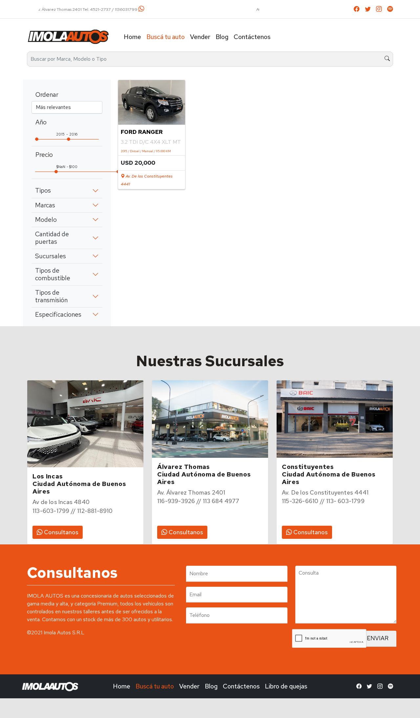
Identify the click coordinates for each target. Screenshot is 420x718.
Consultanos (60, 532)
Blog (222, 36)
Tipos (43, 190)
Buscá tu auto (165, 36)
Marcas (45, 205)
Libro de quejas (286, 686)
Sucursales (50, 256)
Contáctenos (252, 36)
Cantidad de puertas (52, 238)
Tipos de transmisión (51, 296)
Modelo (46, 219)
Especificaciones (58, 314)
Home (132, 36)
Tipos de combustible (52, 274)
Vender (200, 36)
